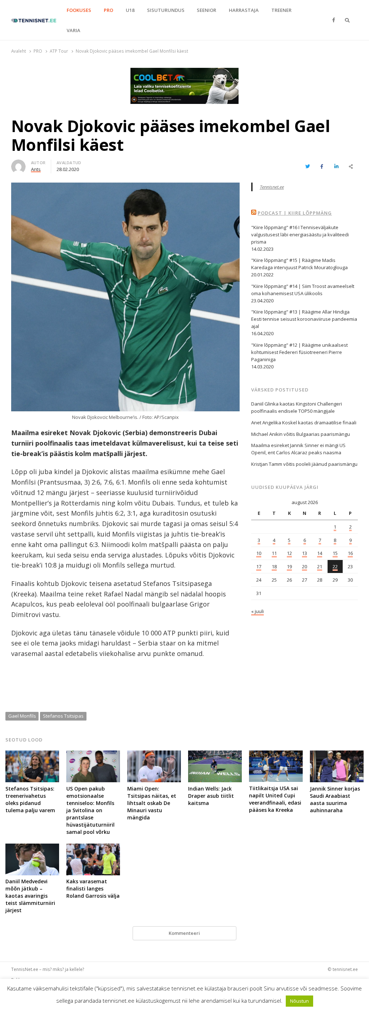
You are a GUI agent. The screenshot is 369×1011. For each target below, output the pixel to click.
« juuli (257, 611)
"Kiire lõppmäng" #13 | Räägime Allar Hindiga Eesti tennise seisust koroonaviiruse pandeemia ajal (304, 318)
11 (274, 553)
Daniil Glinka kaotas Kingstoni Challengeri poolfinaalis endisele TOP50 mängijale (296, 407)
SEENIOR (206, 10)
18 (274, 566)
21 (319, 566)
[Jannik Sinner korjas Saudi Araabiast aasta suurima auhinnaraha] (337, 755)
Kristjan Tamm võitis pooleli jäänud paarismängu (304, 464)
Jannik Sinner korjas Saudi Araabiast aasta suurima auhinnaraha (335, 799)
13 (304, 553)
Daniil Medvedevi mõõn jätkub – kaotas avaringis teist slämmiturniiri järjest (30, 896)
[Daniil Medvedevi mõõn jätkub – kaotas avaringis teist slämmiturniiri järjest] (32, 848)
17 (258, 566)
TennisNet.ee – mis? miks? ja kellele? (47, 969)
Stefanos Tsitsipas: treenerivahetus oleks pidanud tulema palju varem (30, 799)
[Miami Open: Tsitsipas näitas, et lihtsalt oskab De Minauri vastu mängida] (154, 755)
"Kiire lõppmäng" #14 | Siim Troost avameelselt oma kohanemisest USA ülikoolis (302, 290)
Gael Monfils (22, 716)
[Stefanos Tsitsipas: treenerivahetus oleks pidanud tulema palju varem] (32, 755)
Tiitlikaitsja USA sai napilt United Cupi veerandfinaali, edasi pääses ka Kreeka (275, 799)
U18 (130, 10)
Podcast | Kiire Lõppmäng (295, 213)
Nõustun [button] (299, 1001)
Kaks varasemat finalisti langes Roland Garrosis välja (93, 888)
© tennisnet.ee (343, 969)
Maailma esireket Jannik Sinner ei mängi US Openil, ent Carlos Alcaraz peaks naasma (298, 449)
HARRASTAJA (244, 10)
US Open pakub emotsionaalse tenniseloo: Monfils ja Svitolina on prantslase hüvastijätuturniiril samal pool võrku (90, 810)
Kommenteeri (184, 933)
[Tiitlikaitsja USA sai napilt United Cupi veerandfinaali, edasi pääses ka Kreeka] (276, 755)
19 (289, 566)
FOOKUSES (79, 10)
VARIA (73, 30)
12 (289, 553)
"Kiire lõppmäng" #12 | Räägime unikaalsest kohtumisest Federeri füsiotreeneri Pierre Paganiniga (299, 352)
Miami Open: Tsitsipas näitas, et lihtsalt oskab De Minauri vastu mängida (151, 803)
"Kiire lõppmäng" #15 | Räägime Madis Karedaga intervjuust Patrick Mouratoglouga (299, 264)
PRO (108, 10)
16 (350, 553)
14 (319, 553)
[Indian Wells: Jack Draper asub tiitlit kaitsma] (215, 755)
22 (335, 566)
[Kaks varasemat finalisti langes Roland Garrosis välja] (93, 848)
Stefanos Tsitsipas (63, 716)
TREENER (281, 10)
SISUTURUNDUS (165, 10)
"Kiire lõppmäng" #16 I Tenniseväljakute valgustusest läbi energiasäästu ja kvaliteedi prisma (300, 234)
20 (304, 566)
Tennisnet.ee (272, 187)
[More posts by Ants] (18, 164)
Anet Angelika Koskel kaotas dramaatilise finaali (303, 422)
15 (335, 553)
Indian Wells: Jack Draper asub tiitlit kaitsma (211, 795)
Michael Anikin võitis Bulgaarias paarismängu (300, 434)
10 (258, 553)
